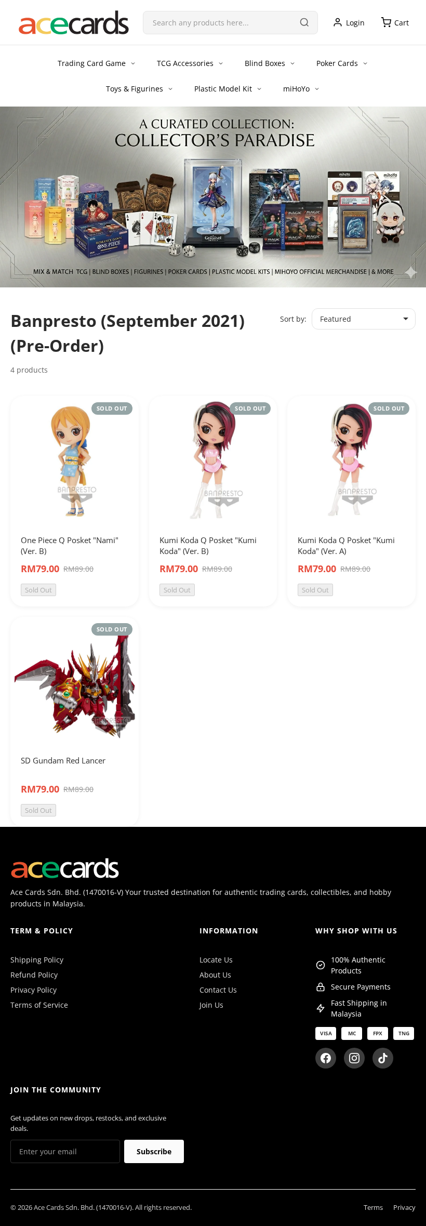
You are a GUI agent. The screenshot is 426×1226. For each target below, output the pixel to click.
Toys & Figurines (134, 89)
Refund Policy (34, 975)
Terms (373, 1207)
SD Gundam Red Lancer (63, 760)
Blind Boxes (265, 63)
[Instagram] (354, 1058)
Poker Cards (337, 63)
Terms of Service (39, 1005)
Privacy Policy (33, 990)
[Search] (304, 22)
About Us (215, 975)
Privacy (404, 1207)
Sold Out (38, 590)
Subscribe (154, 1151)
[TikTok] (382, 1058)
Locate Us (216, 960)
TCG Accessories (185, 63)
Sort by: (293, 319)
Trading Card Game (92, 63)
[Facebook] (325, 1058)
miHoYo (296, 89)
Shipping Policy (36, 960)
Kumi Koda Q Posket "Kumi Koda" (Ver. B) (208, 545)
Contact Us (218, 990)
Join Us (211, 1005)
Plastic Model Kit (223, 89)
